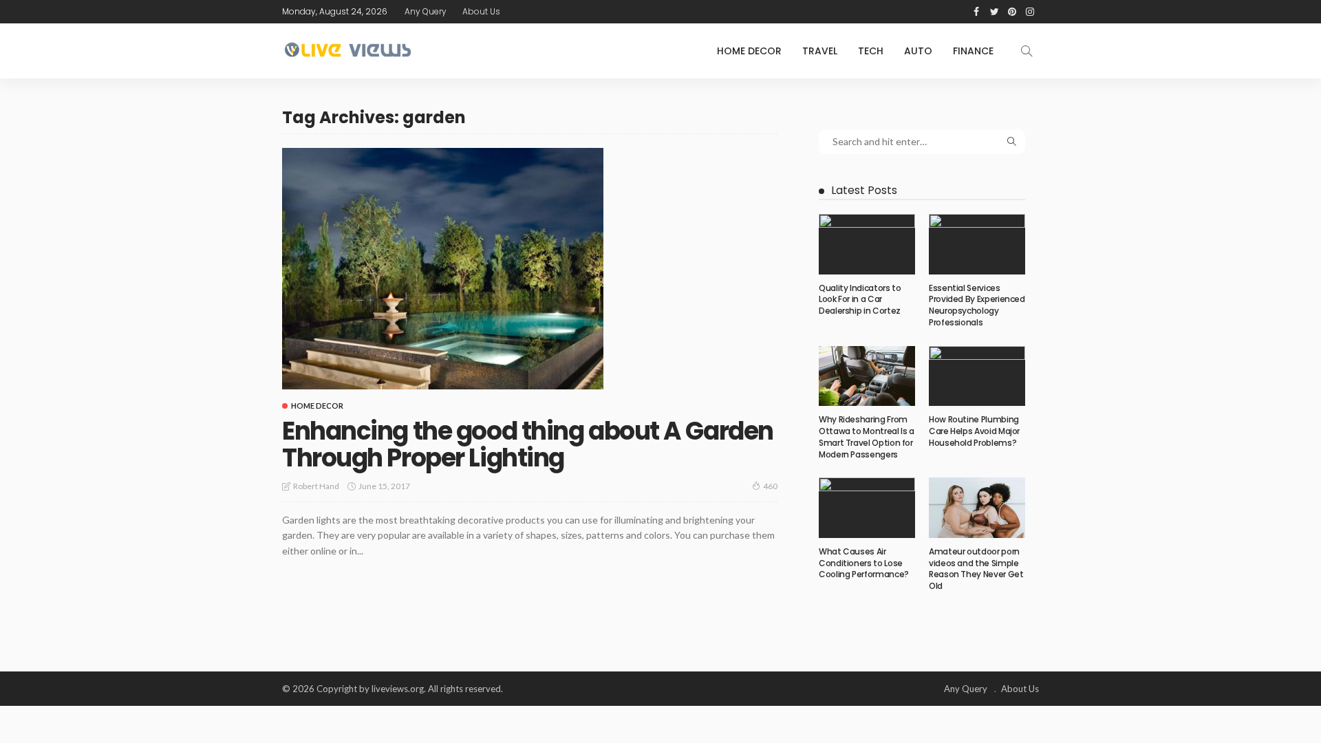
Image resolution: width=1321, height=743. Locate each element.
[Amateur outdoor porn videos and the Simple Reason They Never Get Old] (977, 507)
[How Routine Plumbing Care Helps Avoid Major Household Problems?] (977, 376)
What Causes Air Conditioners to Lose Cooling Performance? (864, 563)
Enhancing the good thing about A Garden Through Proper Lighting (527, 444)
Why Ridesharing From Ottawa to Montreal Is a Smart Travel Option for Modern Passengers (866, 436)
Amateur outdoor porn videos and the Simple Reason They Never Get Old (976, 569)
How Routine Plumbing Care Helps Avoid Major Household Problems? (974, 431)
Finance (973, 51)
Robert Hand (316, 486)
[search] (1026, 50)
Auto (918, 51)
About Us (481, 11)
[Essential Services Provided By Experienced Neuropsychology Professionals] (977, 244)
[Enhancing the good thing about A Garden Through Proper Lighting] (442, 268)
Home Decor (749, 51)
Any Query (426, 11)
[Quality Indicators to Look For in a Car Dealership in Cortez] (867, 244)
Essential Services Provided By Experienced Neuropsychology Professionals (977, 305)
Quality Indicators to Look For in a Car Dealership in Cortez (860, 299)
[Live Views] (349, 51)
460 (770, 486)
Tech (870, 51)
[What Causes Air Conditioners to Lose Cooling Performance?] (867, 507)
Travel (819, 51)
